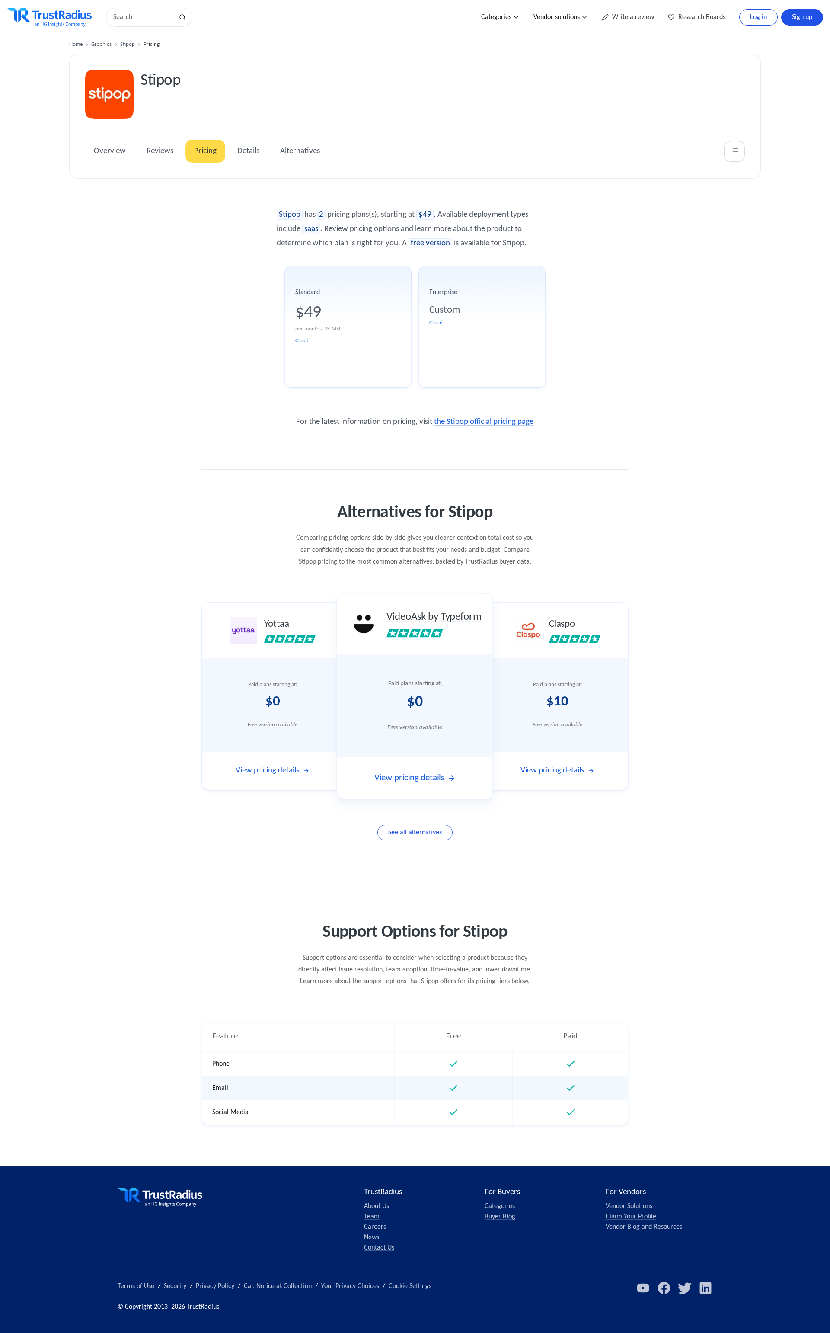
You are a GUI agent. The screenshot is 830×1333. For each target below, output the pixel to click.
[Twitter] (685, 1288)
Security (175, 1286)
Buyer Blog (500, 1216)
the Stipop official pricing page (483, 422)
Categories (496, 17)
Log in (758, 17)
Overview (110, 151)
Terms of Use (136, 1286)
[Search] (182, 17)
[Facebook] (664, 1288)
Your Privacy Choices (350, 1286)
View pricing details (267, 770)
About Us (376, 1206)
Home (76, 44)
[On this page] (734, 151)
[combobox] (142, 17)
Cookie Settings (410, 1286)
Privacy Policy (215, 1286)
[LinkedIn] (705, 1288)
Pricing (205, 151)
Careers (375, 1227)
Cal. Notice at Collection (278, 1286)
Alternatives (300, 151)
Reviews (160, 151)
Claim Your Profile (631, 1216)
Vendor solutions (556, 17)
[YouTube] (643, 1288)
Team (372, 1216)
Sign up (802, 17)
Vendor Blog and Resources (644, 1227)
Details (248, 151)
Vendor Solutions (629, 1206)
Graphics (101, 44)
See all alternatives (415, 832)
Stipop (127, 44)
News (371, 1237)
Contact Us (379, 1247)
